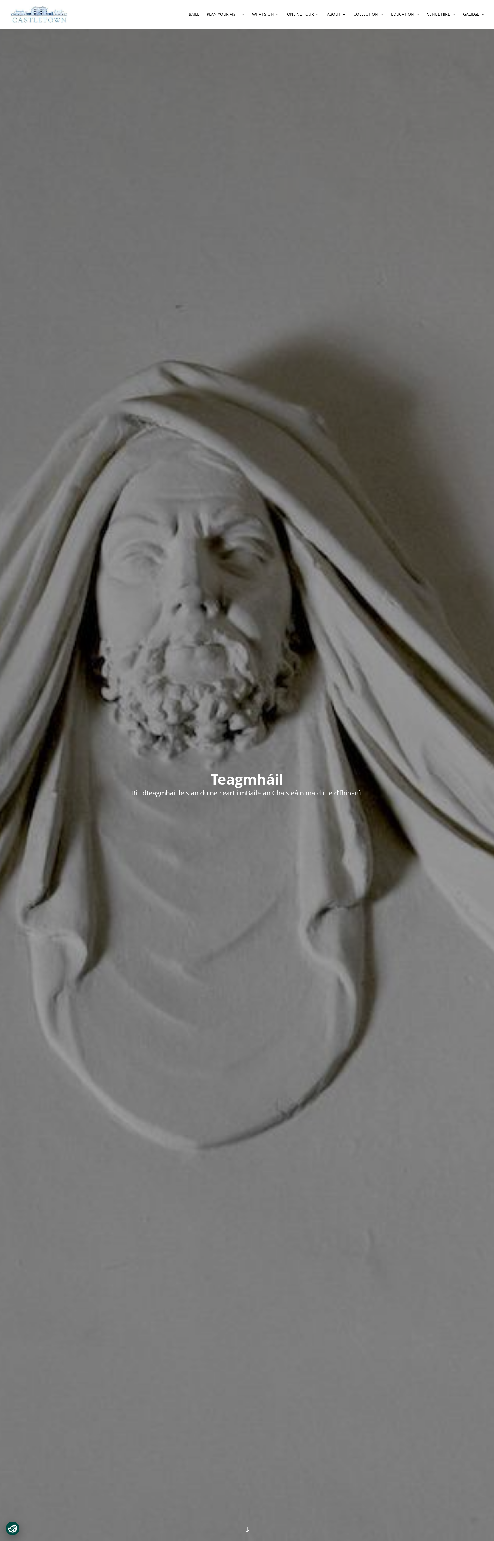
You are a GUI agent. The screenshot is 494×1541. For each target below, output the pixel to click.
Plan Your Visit (223, 14)
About (333, 14)
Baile (194, 14)
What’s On (263, 14)
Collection (366, 14)
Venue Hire (438, 14)
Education (402, 14)
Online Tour (300, 14)
